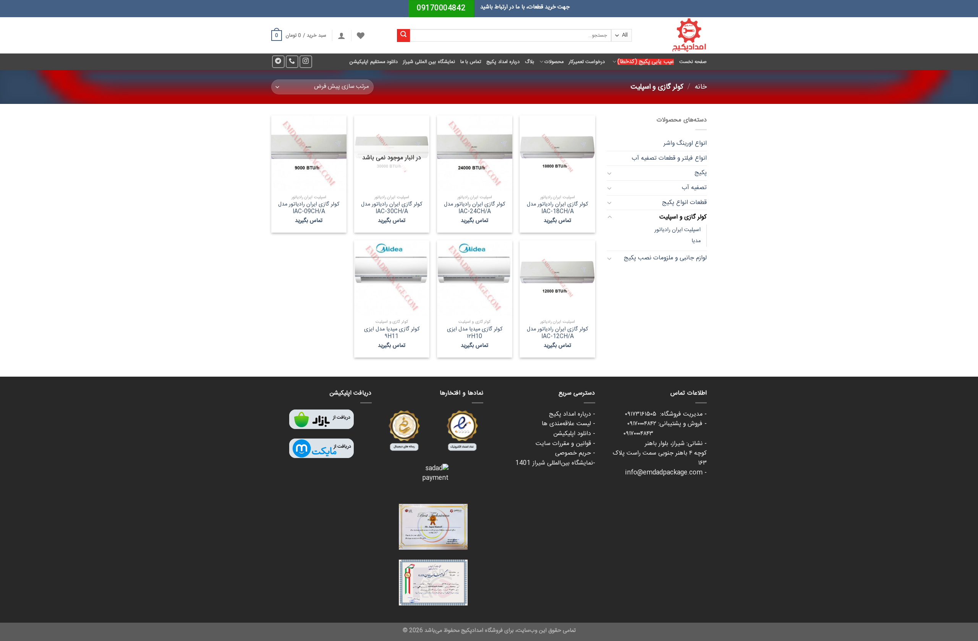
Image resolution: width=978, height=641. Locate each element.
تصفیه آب (694, 188)
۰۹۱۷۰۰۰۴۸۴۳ (665, 434)
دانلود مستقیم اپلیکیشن (374, 62)
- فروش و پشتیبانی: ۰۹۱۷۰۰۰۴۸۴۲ (667, 424)
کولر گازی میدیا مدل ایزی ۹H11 (391, 333)
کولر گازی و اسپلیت (683, 217)
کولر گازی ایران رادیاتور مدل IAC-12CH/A (557, 333)
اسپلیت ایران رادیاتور (677, 230)
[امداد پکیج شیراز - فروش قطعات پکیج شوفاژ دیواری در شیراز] (675, 35)
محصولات (553, 62)
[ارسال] (403, 35)
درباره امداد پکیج (503, 62)
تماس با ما (470, 62)
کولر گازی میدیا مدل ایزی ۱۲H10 (474, 333)
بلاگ (529, 62)
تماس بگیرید (557, 221)
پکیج (701, 173)
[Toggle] (610, 173)
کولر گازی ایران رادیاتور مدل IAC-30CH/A (391, 208)
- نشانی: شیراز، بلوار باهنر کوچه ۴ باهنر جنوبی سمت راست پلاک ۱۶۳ (660, 453)
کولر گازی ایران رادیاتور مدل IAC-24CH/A (474, 208)
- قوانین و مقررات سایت (565, 443)
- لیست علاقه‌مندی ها (568, 424)
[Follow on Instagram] (306, 61)
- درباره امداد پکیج (572, 414)
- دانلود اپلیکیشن (574, 434)
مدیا (696, 241)
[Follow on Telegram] (278, 61)
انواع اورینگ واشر (685, 143)
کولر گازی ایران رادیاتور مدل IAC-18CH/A (557, 208)
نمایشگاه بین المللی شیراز (429, 62)
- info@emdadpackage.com (666, 473)
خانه (701, 87)
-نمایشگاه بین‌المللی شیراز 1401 (555, 463)
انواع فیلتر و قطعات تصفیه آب (669, 158)
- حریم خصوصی (575, 453)
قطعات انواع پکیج (684, 202)
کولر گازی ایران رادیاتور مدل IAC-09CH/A (308, 208)
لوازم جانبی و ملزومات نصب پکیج (665, 258)
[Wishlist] (360, 35)
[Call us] (292, 61)
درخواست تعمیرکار (587, 62)
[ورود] (341, 35)
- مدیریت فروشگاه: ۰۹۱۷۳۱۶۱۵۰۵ (666, 414)
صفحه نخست (693, 62)
